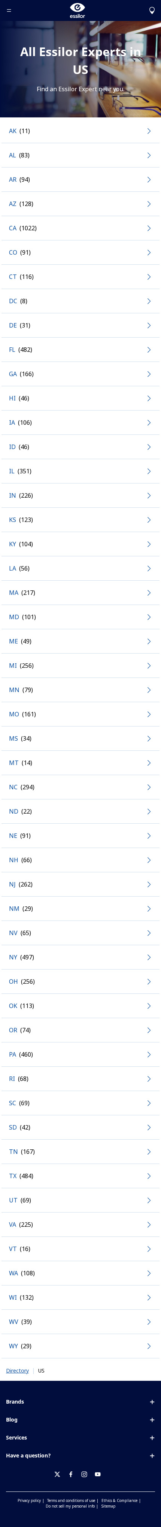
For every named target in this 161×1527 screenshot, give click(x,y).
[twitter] (60, 1474)
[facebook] (73, 1474)
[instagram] (87, 1474)
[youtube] (100, 1474)
